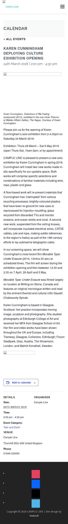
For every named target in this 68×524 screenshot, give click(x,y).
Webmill (34, 515)
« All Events (14, 39)
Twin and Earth (11, 427)
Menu (62, 6)
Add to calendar (21, 382)
